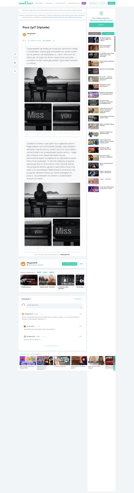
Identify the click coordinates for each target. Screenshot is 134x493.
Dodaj (111, 3)
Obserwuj (35, 40)
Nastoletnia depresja (48, 17)
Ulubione (48, 40)
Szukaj (94, 3)
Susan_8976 (30, 326)
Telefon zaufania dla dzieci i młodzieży (63, 17)
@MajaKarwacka (29, 329)
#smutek (51, 272)
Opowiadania (73, 3)
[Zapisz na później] (54, 41)
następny (109, 33)
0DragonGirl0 (31, 33)
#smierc (45, 272)
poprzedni (94, 33)
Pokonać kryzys (78, 17)
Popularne (39, 3)
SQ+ (84, 3)
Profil (81, 264)
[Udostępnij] (15, 71)
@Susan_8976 (28, 340)
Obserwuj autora (71, 264)
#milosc (39, 272)
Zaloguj (103, 3)
